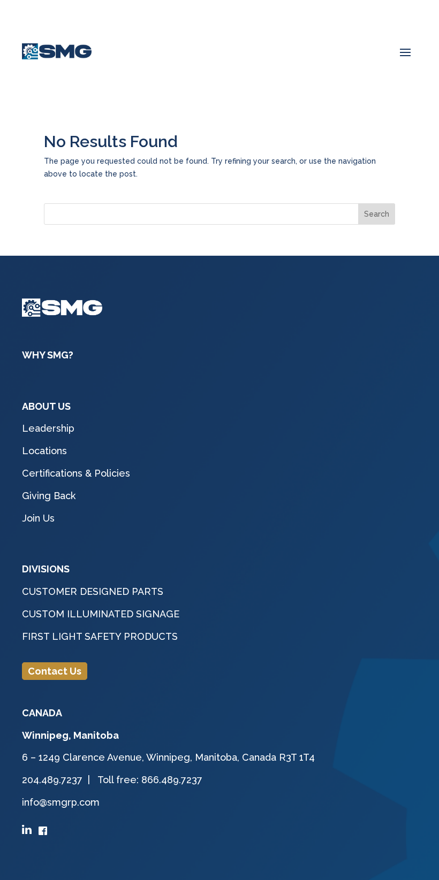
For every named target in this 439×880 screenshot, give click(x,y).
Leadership (48, 428)
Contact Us (54, 671)
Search (376, 214)
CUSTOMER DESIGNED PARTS (92, 591)
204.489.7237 (53, 779)
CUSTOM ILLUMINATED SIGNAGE (100, 613)
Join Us (38, 518)
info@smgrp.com (61, 802)
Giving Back (48, 495)
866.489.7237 (171, 779)
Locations (44, 450)
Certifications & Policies (76, 473)
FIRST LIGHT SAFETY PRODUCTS (100, 636)
